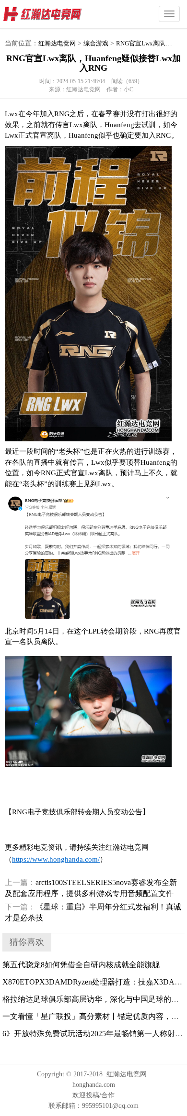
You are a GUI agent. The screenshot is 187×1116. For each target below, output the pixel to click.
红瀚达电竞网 (60, 14)
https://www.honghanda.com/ (56, 859)
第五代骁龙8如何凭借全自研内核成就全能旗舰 (81, 965)
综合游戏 (95, 43)
